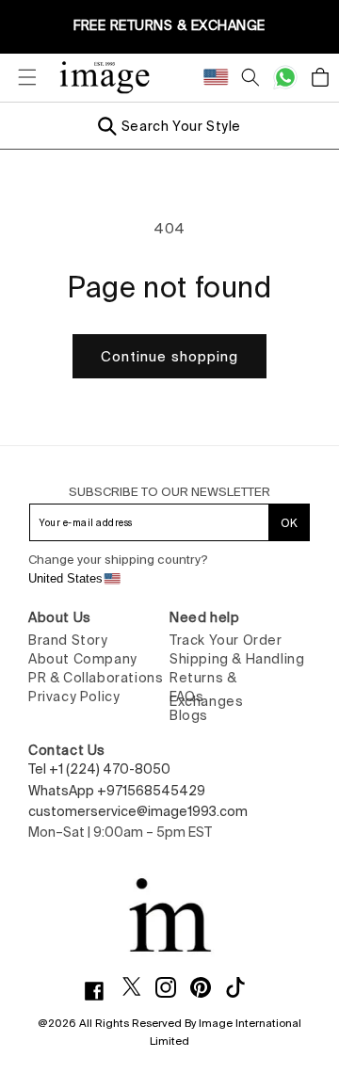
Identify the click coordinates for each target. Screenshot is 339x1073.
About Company (82, 658)
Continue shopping (169, 356)
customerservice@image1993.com (138, 811)
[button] (18, 77)
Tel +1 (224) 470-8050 (99, 769)
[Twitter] (138, 986)
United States (65, 578)
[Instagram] (172, 987)
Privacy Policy (74, 696)
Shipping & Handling (237, 658)
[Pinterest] (207, 987)
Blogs (189, 715)
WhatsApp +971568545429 (116, 790)
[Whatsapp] (285, 77)
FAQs (186, 696)
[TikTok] (242, 987)
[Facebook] (101, 991)
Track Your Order (226, 640)
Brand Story (68, 640)
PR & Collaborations (95, 677)
